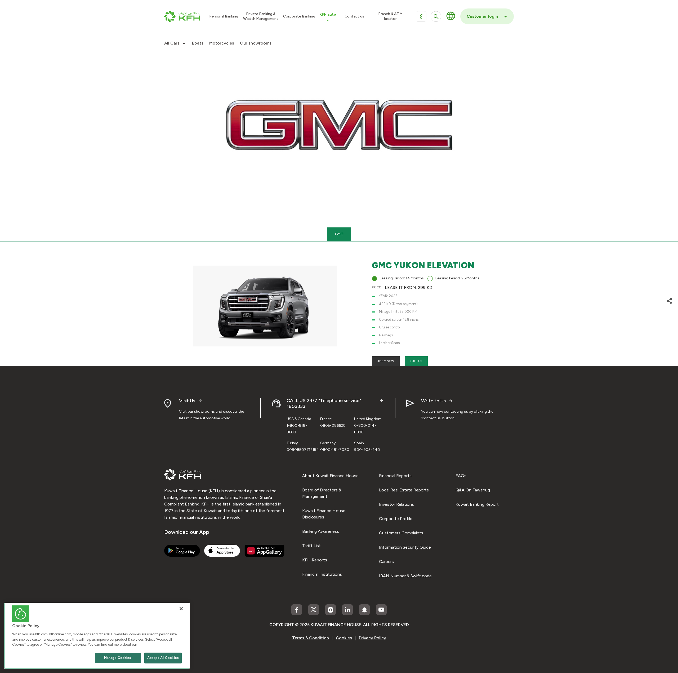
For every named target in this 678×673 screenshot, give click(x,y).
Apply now (385, 361)
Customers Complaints (401, 532)
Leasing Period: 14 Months (402, 278)
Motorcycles (221, 43)
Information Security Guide (405, 547)
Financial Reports (395, 475)
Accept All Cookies (163, 658)
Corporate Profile (395, 518)
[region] (97, 636)
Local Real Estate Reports (404, 489)
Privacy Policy (372, 637)
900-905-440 (367, 449)
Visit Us (187, 401)
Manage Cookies (117, 658)
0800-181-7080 (334, 449)
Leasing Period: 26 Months (457, 278)
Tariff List (311, 545)
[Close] (181, 608)
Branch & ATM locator (390, 16)
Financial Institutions (322, 574)
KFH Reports (314, 559)
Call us (416, 361)
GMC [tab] (339, 234)
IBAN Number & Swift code (405, 575)
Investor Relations (396, 504)
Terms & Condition (310, 637)
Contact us (354, 16)
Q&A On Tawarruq (473, 489)
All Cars (172, 43)
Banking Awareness (320, 531)
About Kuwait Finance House (330, 475)
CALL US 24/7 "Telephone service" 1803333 (324, 403)
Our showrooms (255, 43)
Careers (386, 561)
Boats (197, 43)
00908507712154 (303, 449)
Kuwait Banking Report (477, 504)
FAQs (461, 475)
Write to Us (433, 401)
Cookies (344, 637)
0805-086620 (333, 425)
